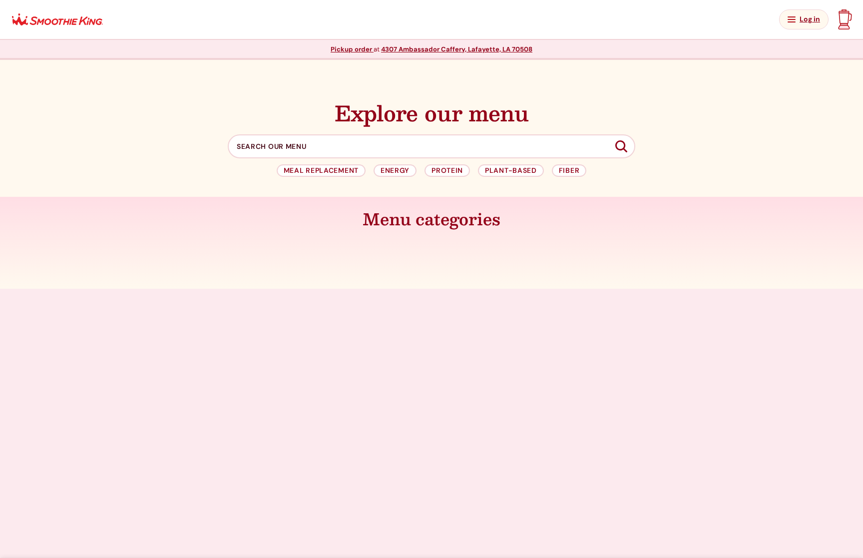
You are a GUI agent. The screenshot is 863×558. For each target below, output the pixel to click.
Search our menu (272, 146)
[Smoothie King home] (57, 19)
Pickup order (352, 49)
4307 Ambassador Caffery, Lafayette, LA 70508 (456, 49)
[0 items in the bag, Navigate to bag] (844, 19)
